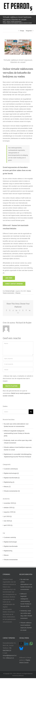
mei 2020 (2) (8, 521)
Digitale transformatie (11, 546)
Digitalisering (8, 551)
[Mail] (21, 643)
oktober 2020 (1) (9, 507)
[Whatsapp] (31, 643)
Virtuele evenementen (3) (12, 491)
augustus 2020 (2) (9, 512)
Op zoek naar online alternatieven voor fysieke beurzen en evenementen (26, 584)
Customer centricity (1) (11, 469)
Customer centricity (10, 537)
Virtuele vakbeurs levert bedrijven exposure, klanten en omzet (26, 626)
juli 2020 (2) (8, 516)
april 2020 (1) (8, 525)
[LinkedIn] (26, 643)
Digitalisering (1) (9, 482)
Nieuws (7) (7, 486)
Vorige (22, 31)
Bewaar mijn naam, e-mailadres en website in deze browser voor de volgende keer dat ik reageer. (18, 378)
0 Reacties (17, 293)
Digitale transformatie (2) (11, 478)
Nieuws (29, 291)
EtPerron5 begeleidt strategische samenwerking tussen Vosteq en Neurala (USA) (17, 433)
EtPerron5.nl (10, 658)
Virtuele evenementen (8, 293)
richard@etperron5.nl (9, 655)
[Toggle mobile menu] (32, 12)
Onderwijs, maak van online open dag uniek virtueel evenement (26, 614)
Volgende (29, 31)
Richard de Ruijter (10, 291)
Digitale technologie (10, 542)
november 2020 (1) (10, 503)
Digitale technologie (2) (11, 473)
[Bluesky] (21, 648)
